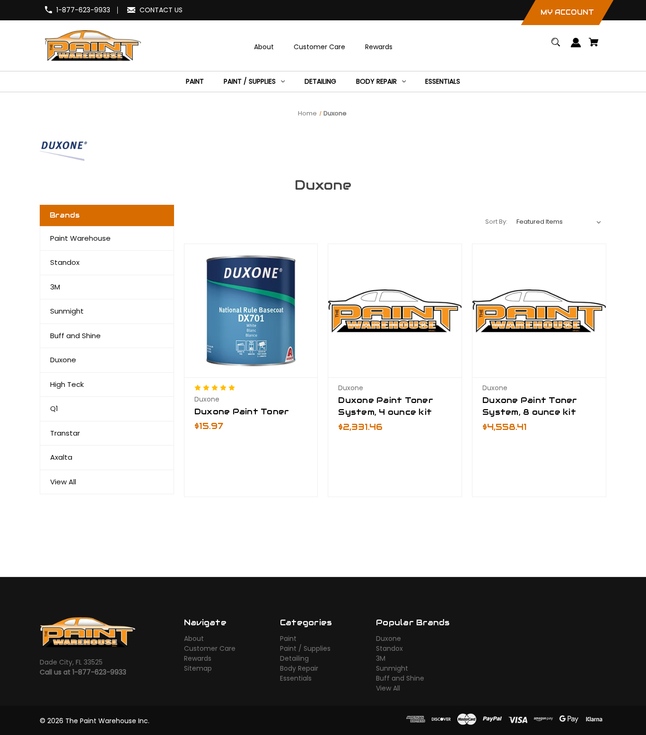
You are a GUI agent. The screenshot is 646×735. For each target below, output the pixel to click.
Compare (248, 353)
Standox (64, 262)
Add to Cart (395, 369)
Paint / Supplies (305, 648)
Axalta (61, 457)
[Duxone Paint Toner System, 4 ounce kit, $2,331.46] (395, 310)
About (194, 638)
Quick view (251, 336)
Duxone (63, 360)
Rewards (197, 658)
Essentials (296, 678)
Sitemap (198, 668)
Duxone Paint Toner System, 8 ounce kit (529, 406)
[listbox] (559, 222)
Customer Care (210, 648)
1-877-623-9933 (83, 10)
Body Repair (299, 668)
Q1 (54, 408)
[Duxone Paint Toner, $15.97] (251, 310)
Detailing (294, 658)
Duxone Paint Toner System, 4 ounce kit (385, 406)
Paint (288, 638)
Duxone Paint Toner (241, 411)
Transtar (65, 433)
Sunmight (67, 311)
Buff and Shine (75, 336)
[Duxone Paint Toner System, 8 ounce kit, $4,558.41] (539, 310)
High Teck (67, 384)
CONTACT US (161, 10)
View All (63, 482)
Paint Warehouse (80, 238)
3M (55, 287)
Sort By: (496, 221)
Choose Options (251, 369)
